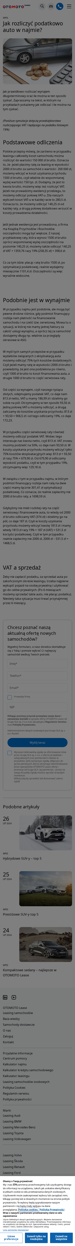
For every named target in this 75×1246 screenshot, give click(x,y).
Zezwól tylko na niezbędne (36, 1238)
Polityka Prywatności (52, 1209)
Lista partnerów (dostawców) (16, 1230)
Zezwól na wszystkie (61, 1238)
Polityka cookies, (28, 1209)
